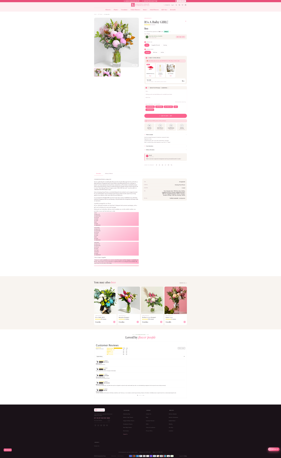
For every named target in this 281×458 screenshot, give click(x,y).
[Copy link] (171, 165)
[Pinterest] (101, 425)
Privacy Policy (149, 431)
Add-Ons (164, 10)
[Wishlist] (182, 5)
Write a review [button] (181, 348)
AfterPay (171, 424)
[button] (147, 24)
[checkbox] (150, 70)
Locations (171, 431)
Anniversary (159, 106)
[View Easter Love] (185, 322)
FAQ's (147, 424)
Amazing (165, 45)
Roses (145, 10)
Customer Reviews (150, 420)
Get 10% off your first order (102, 418)
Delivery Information (173, 417)
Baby (176, 106)
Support (148, 410)
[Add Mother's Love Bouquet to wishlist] (161, 288)
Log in (172, 5)
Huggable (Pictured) (155, 45)
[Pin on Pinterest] (162, 165)
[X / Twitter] (98, 425)
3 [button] (140, 395)
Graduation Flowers (127, 424)
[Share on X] (159, 165)
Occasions (124, 10)
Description (98, 173)
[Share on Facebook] (156, 165)
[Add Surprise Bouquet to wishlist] (138, 288)
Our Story (171, 427)
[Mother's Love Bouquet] (152, 300)
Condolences (150, 109)
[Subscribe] (109, 420)
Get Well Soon (168, 106)
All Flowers (100, 14)
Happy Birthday (150, 106)
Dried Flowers (154, 10)
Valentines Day (126, 414)
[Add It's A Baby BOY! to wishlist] (114, 288)
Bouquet (147, 52)
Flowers (108, 10)
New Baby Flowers (127, 427)
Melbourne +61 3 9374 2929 (145, 452)
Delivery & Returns (109, 173)
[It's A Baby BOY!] (105, 300)
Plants (116, 10)
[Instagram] (104, 425)
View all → (125, 434)
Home (95, 14)
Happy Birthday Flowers (128, 420)
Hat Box (162, 52)
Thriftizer (185, 456)
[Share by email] (168, 165)
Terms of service (120, 456)
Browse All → (183, 283)
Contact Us (167, 5)
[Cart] (185, 5)
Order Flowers (136, 10)
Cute (147, 45)
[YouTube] (107, 425)
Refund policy (113, 456)
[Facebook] (95, 425)
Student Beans (172, 420)
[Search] (176, 5)
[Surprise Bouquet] (129, 300)
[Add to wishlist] (185, 21)
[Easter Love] (176, 300)
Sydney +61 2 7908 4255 (158, 452)
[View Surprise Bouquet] (138, 322)
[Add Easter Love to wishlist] (185, 288)
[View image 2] (107, 72)
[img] (101, 360)
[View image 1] (98, 72)
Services (171, 410)
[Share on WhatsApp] (165, 165)
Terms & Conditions (150, 427)
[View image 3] (116, 72)
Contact (97, 442)
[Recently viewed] (179, 5)
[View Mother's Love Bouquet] (161, 322)
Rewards (173, 10)
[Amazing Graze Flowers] (140, 5)
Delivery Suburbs (173, 414)
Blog (147, 417)
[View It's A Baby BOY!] (114, 322)
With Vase (155, 52)
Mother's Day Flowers (128, 417)
